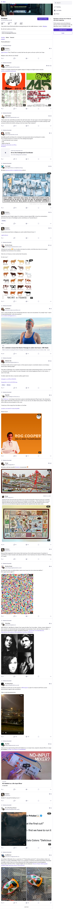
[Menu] (50, 19)
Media (7, 37)
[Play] (3, 732)
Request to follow (43, 19)
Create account (63, 29)
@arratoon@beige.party (6, 20)
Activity (3, 37)
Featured (12, 37)
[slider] (12, 730)
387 (9, 24)
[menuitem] (12, 714)
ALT (24, 88)
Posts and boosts (5, 41)
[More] (51, 58)
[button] (12, 714)
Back (4, 1)
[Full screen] (22, 732)
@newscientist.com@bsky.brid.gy (14, 170)
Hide (49, 74)
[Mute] (6, 732)
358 (2, 24)
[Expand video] (19, 732)
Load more (26, 906)
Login (63, 33)
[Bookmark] (38, 58)
